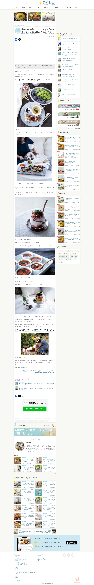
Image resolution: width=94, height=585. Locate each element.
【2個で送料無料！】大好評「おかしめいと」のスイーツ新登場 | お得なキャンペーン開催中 (70, 54)
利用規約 (16, 567)
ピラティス (73, 253)
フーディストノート (40, 556)
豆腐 (76, 256)
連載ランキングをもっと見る (73, 128)
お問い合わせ (17, 568)
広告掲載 (16, 577)
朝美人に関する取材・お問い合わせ (21, 564)
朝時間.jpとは (17, 555)
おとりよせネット (40, 555)
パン (66, 259)
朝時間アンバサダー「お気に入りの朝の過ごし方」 (30, 33)
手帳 (70, 259)
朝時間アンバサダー (51, 36)
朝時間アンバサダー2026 (19, 560)
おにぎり (76, 251)
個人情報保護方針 (18, 574)
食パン (60, 253)
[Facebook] (16, 40)
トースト (61, 259)
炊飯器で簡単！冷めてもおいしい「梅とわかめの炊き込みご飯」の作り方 (69, 75)
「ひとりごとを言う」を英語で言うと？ (70, 84)
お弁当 (70, 251)
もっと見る (52, 473)
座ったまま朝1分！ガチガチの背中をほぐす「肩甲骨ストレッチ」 (70, 65)
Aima (38, 562)
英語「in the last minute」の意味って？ (70, 94)
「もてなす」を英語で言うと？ (69, 89)
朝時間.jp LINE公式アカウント (20, 559)
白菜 (72, 256)
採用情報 (16, 576)
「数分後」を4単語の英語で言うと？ (70, 38)
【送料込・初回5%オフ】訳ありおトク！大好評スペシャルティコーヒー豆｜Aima (70, 60)
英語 (66, 251)
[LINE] (23, 397)
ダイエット (66, 253)
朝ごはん (61, 251)
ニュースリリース (18, 578)
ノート (74, 259)
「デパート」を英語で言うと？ (69, 69)
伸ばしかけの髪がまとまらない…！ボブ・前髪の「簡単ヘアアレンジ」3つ (70, 48)
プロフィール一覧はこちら (33, 451)
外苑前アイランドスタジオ (42, 559)
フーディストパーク (40, 558)
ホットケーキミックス (64, 256)
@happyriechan (25, 367)
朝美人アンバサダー (27, 65)
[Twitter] (19, 40)
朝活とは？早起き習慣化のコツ (20, 563)
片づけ (60, 262)
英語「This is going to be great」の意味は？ (70, 43)
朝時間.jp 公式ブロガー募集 (20, 562)
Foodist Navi (39, 560)
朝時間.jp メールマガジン (19, 556)
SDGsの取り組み (18, 580)
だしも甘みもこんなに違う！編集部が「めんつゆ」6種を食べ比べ (70, 80)
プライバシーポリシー (19, 566)
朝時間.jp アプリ (18, 558)
